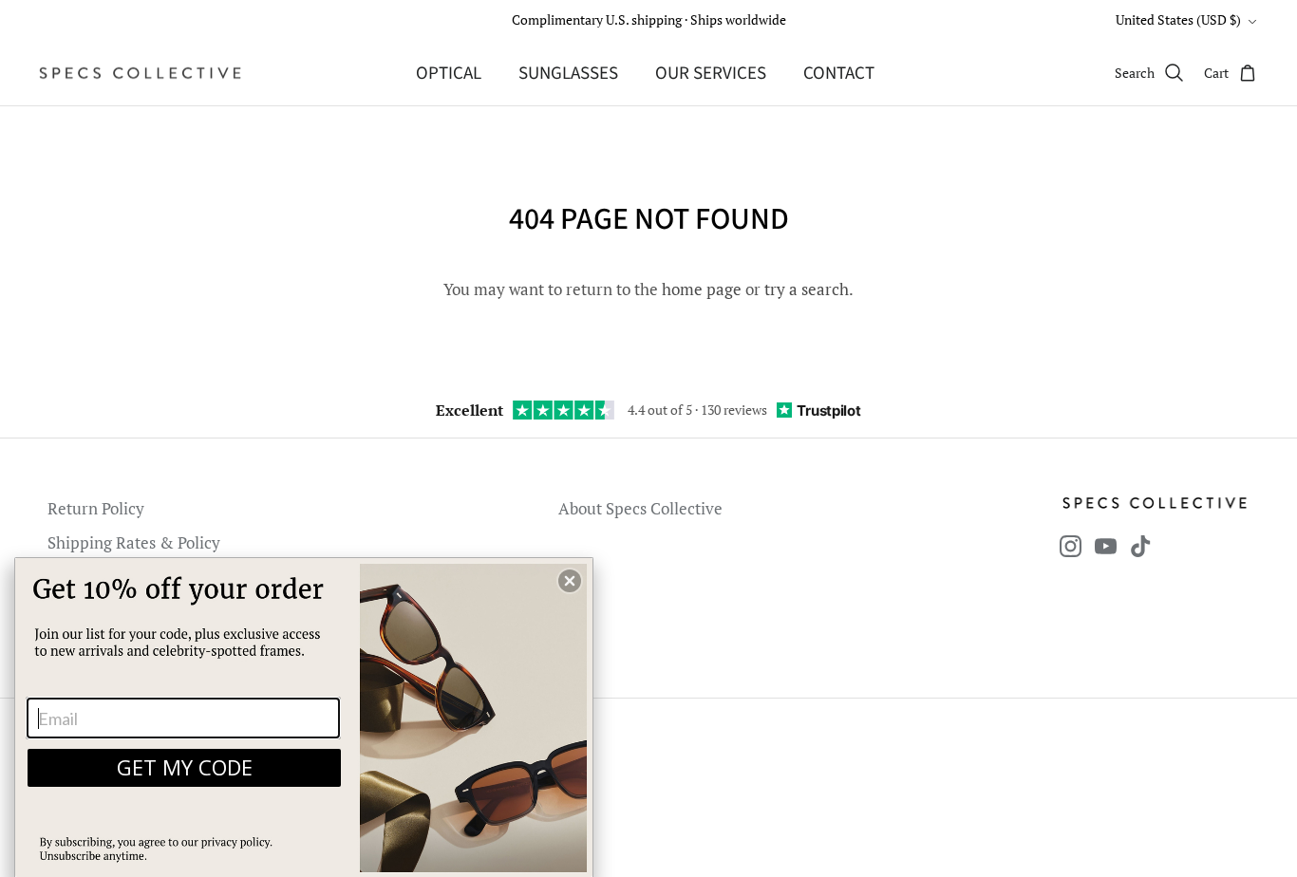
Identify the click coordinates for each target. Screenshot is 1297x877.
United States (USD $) (1178, 19)
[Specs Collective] (140, 73)
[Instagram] (1070, 546)
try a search (806, 289)
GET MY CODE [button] (185, 767)
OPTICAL (448, 73)
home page (702, 289)
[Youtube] (1106, 546)
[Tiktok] (1141, 546)
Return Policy (95, 508)
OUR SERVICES (710, 73)
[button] (569, 580)
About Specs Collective (640, 508)
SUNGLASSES (568, 73)
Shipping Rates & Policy (133, 542)
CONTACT (838, 73)
